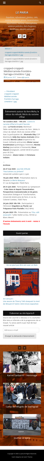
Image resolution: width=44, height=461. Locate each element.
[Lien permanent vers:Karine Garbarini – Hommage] (22, 362)
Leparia (26, 77)
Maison (8, 48)
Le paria (22, 12)
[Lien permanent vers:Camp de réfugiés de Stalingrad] (22, 393)
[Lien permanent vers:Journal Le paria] (22, 424)
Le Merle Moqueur (17, 180)
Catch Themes (28, 457)
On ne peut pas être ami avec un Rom (22, 265)
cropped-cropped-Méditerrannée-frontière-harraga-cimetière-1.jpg (22, 53)
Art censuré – (8, 299)
